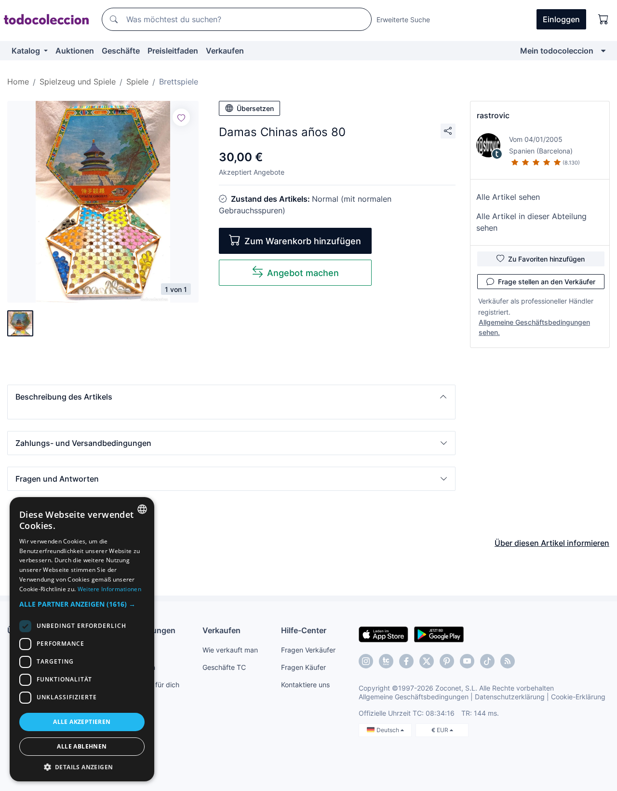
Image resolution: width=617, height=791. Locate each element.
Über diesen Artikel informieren (552, 543)
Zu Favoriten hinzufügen (546, 259)
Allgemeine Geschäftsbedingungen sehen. (534, 327)
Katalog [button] (27, 51)
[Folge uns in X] (426, 661)
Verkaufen (225, 51)
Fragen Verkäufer (308, 650)
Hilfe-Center (303, 630)
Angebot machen (303, 273)
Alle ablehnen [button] (82, 746)
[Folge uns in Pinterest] (447, 661)
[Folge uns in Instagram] (366, 661)
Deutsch (388, 730)
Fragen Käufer (303, 667)
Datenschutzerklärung (510, 697)
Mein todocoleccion (556, 51)
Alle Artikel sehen (508, 197)
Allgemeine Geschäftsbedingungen (414, 697)
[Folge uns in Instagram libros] (386, 661)
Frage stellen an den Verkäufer (546, 282)
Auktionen (74, 51)
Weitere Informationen (109, 589)
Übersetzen (255, 108)
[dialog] (82, 639)
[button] (231, 396)
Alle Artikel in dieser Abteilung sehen (531, 222)
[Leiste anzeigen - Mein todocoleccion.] (603, 50)
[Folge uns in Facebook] (406, 661)
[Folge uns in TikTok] (487, 661)
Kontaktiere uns (305, 684)
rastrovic (493, 115)
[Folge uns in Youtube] (467, 661)
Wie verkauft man (230, 650)
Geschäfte (121, 51)
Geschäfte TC (224, 667)
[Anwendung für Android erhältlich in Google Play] (439, 633)
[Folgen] (181, 117)
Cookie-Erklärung (578, 697)
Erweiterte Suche (403, 19)
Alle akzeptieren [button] (81, 722)
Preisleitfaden (173, 51)
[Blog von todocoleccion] (507, 661)
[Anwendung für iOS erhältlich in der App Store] (383, 633)
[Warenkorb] (603, 19)
